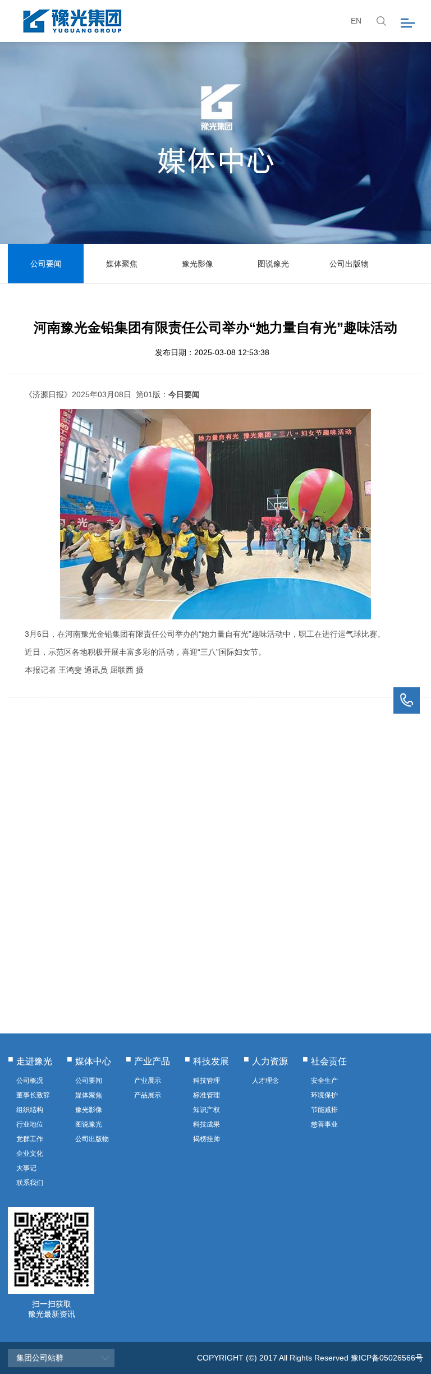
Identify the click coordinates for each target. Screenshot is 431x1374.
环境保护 (324, 1095)
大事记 (26, 1168)
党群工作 (29, 1139)
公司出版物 (349, 263)
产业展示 (147, 1081)
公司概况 (29, 1081)
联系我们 (29, 1183)
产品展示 (147, 1095)
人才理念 (265, 1081)
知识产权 (206, 1110)
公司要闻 (46, 263)
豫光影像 (197, 263)
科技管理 (206, 1081)
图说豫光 (273, 263)
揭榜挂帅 (206, 1139)
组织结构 (29, 1110)
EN (356, 20)
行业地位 (29, 1124)
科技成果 (206, 1124)
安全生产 (324, 1081)
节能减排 (324, 1110)
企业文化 (29, 1153)
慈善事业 (324, 1124)
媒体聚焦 (121, 263)
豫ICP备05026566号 (387, 1357)
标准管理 (206, 1095)
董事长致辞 (33, 1095)
